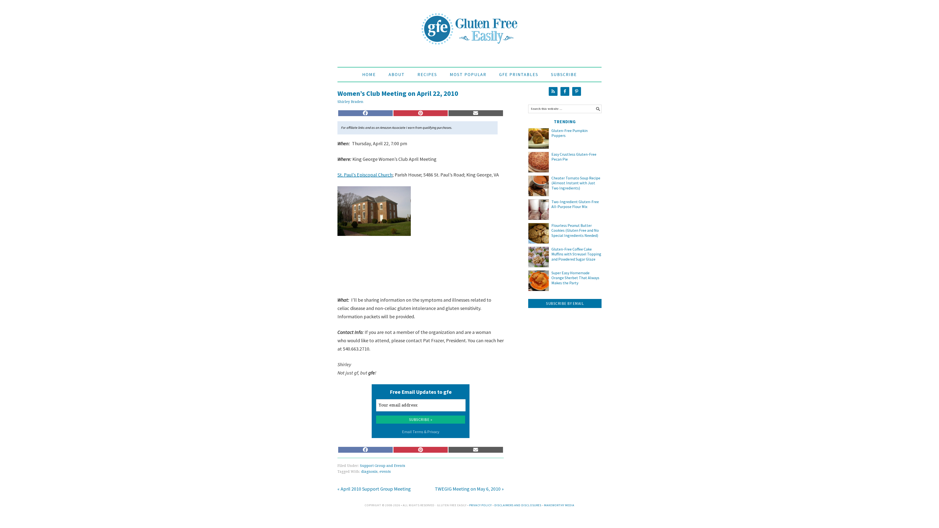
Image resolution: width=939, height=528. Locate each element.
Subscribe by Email (565, 303)
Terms (418, 431)
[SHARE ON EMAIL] (475, 113)
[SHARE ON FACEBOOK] (365, 113)
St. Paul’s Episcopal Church (364, 175)
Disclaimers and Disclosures (517, 505)
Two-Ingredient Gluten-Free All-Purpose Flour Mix (575, 204)
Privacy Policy (480, 505)
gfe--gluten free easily (469, 25)
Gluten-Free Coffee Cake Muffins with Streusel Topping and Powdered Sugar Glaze (576, 254)
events (385, 471)
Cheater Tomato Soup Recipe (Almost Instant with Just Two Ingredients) (575, 183)
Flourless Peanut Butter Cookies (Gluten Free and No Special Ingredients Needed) (575, 230)
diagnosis (369, 471)
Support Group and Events (382, 466)
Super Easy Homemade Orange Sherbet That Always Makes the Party (575, 278)
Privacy (433, 431)
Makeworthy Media (559, 505)
